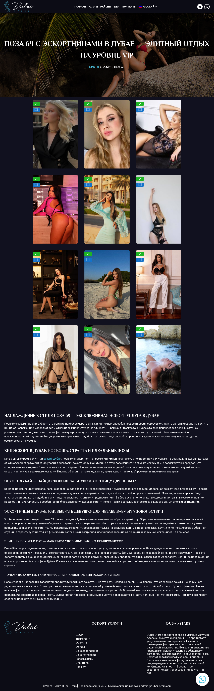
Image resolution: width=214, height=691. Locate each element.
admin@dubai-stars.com (156, 686)
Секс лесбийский (87, 650)
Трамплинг (83, 638)
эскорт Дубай (52, 458)
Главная (80, 6)
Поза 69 (81, 666)
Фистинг (81, 642)
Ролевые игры (84, 658)
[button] (202, 679)
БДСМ (79, 634)
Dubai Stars (154, 634)
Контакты (129, 6)
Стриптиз (82, 662)
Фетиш (80, 646)
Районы (105, 6)
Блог (117, 6)
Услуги (93, 6)
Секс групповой (86, 654)
